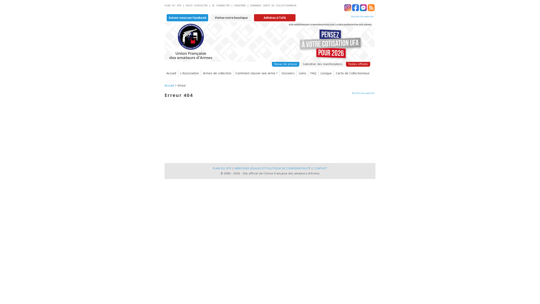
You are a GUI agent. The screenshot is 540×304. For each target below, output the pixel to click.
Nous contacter (197, 5)
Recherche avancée (362, 16)
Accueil (171, 73)
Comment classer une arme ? (256, 73)
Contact (320, 168)
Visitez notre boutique (231, 18)
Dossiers (288, 73)
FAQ (313, 73)
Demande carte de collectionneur (273, 5)
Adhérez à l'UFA (275, 18)
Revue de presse (285, 64)
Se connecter (221, 5)
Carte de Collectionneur (353, 73)
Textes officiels (358, 64)
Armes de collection (217, 73)
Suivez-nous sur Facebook (187, 18)
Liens (302, 73)
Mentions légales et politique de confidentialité (272, 168)
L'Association (189, 73)
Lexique (326, 73)
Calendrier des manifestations (323, 64)
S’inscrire (240, 5)
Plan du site (173, 5)
